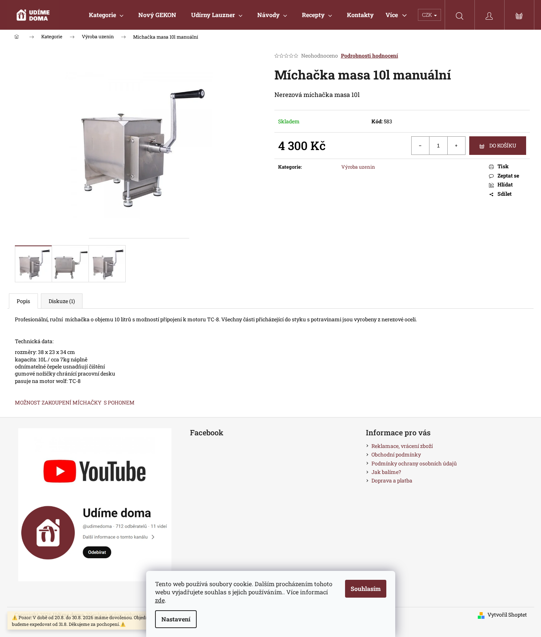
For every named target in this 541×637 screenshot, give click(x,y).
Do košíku (502, 145)
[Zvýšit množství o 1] (456, 146)
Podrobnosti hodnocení (369, 55)
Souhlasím (366, 588)
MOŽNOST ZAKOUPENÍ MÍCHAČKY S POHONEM (75, 402)
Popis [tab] (23, 301)
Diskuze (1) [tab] (62, 301)
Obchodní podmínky (396, 454)
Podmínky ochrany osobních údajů (414, 463)
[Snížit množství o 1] (420, 146)
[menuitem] (106, 15)
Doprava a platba (391, 480)
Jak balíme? (386, 471)
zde (160, 600)
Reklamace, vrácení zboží (402, 445)
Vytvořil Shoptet (507, 614)
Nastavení (175, 619)
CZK (427, 14)
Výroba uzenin (358, 166)
